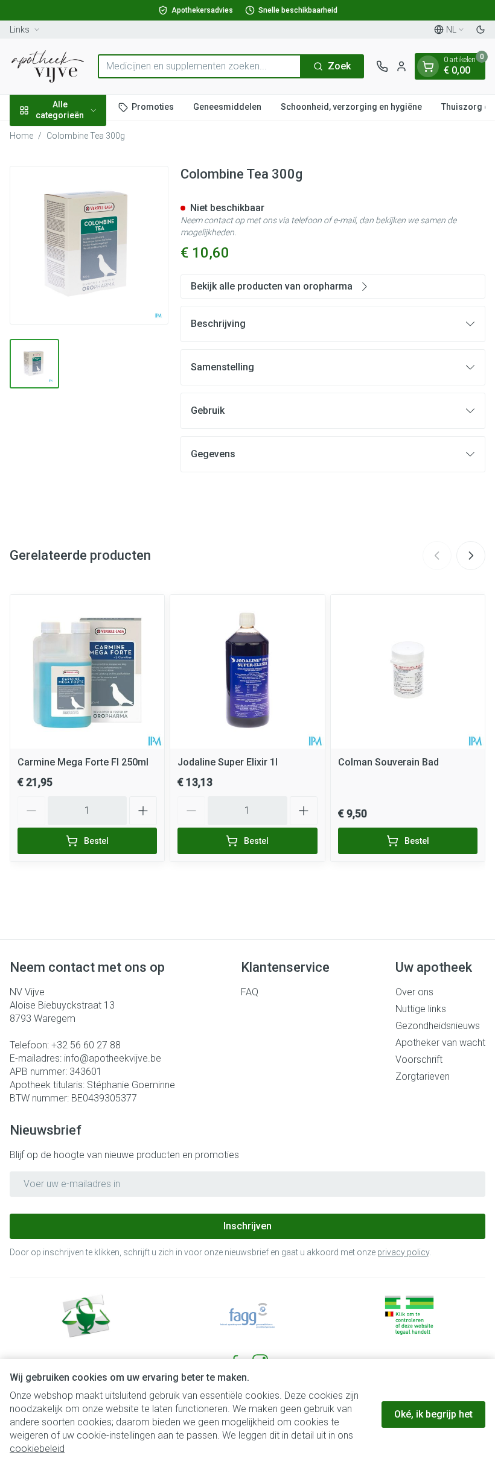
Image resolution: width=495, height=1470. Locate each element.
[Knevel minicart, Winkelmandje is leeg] (428, 66)
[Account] (401, 66)
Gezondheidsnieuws (437, 1025)
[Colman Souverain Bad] (408, 672)
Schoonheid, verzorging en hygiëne (351, 107)
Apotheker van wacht (440, 1042)
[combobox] (199, 66)
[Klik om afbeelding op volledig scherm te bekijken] (89, 245)
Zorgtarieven (422, 1076)
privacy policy (403, 1252)
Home (21, 136)
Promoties (153, 107)
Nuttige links (420, 1009)
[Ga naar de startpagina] (48, 66)
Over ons (414, 992)
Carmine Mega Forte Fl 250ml (83, 762)
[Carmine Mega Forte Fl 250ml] (87, 672)
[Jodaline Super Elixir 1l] (247, 672)
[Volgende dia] (470, 555)
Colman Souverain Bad (388, 762)
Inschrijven (247, 1226)
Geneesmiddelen (227, 107)
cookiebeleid (37, 1448)
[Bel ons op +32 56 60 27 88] (382, 66)
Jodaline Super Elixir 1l (227, 762)
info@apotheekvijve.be (112, 1058)
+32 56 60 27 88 (86, 1045)
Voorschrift (418, 1059)
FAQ (249, 992)
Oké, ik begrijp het (433, 1414)
